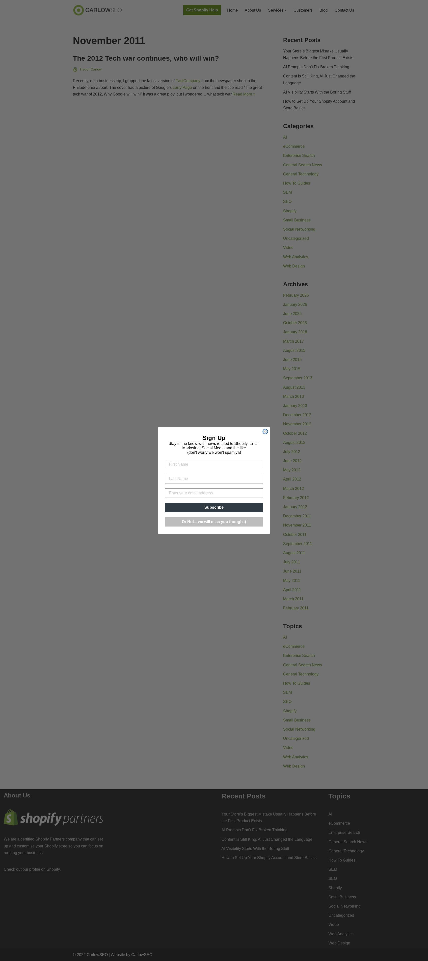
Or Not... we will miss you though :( (214, 522)
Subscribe (214, 507)
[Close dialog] (265, 431)
